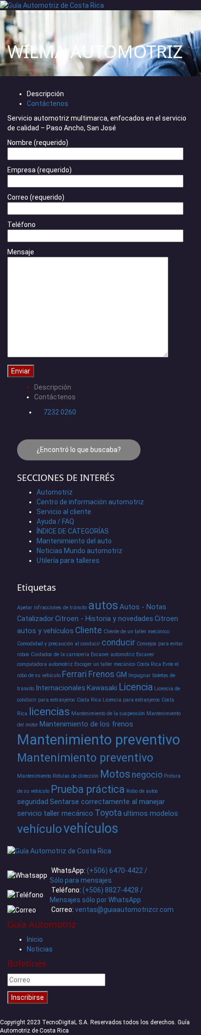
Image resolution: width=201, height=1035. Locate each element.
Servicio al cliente (64, 512)
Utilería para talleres (68, 560)
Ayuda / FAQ (55, 521)
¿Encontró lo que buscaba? (79, 450)
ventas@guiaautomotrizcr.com (124, 909)
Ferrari (74, 674)
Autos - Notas (143, 606)
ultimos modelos (150, 813)
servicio (29, 813)
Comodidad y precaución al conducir (58, 644)
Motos (115, 774)
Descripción (45, 94)
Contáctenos (47, 103)
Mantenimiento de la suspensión (108, 713)
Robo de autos (142, 791)
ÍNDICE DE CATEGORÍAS (73, 531)
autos (103, 605)
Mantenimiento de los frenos (86, 724)
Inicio (35, 939)
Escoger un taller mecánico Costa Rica (117, 664)
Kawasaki (102, 687)
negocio (147, 775)
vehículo (39, 829)
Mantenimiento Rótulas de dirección (58, 776)
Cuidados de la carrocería (60, 654)
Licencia (136, 687)
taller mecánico (68, 813)
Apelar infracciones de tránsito (52, 607)
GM (121, 674)
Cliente (88, 630)
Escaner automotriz (113, 654)
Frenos (101, 674)
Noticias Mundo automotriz (79, 551)
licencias (49, 711)
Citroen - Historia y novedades (104, 618)
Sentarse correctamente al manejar (107, 801)
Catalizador (35, 618)
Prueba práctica (88, 789)
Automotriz (55, 492)
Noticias (40, 949)
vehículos (90, 828)
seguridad (32, 801)
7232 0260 (59, 412)
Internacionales (60, 687)
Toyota (108, 813)
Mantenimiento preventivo (98, 739)
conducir (118, 642)
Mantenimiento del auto (74, 541)
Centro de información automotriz (90, 502)
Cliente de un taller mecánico (136, 631)
